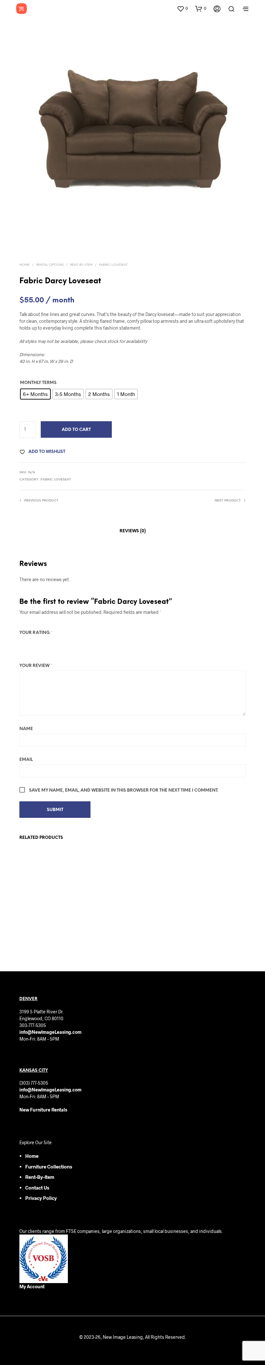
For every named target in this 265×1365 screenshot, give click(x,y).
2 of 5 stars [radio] (32, 643)
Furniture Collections (48, 1166)
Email (26, 760)
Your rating (35, 633)
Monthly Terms (38, 383)
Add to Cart (76, 430)
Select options (38, 939)
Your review (35, 666)
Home (24, 265)
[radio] (35, 394)
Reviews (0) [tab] (133, 531)
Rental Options (50, 265)
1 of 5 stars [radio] (23, 643)
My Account (32, 1286)
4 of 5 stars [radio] (49, 643)
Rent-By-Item (81, 265)
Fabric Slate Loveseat (156, 917)
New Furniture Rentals (43, 1109)
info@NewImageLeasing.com (50, 1032)
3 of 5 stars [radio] (41, 643)
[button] (182, 8)
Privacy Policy (41, 1198)
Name (26, 729)
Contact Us (37, 1187)
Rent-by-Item (39, 1177)
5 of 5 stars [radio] (58, 643)
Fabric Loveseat (113, 265)
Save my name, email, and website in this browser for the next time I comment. (123, 790)
